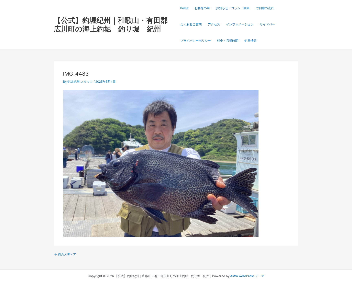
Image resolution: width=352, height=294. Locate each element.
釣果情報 (250, 41)
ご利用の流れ (265, 8)
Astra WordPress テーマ (247, 276)
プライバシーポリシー (195, 41)
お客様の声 (202, 8)
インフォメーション (240, 24)
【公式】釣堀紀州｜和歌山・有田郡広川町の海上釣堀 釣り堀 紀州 (111, 24)
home (184, 8)
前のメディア (65, 254)
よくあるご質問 (191, 24)
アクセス (214, 24)
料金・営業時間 (227, 41)
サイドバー (267, 24)
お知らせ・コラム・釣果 (233, 8)
